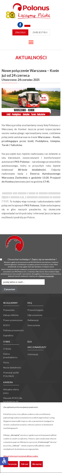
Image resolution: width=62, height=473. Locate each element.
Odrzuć (24, 464)
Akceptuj (36, 464)
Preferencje (11, 464)
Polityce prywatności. (46, 276)
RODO (6, 325)
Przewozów (9, 310)
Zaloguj (20, 32)
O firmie (7, 348)
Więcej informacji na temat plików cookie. (20, 456)
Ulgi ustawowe (35, 315)
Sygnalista (8, 335)
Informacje (33, 354)
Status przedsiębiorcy (10, 355)
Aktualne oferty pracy (11, 391)
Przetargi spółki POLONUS (11, 374)
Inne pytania (34, 325)
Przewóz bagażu (35, 310)
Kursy (6, 362)
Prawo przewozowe (13, 320)
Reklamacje (33, 320)
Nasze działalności (12, 367)
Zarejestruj (40, 32)
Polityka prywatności (13, 330)
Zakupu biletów (11, 315)
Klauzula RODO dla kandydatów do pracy (12, 401)
